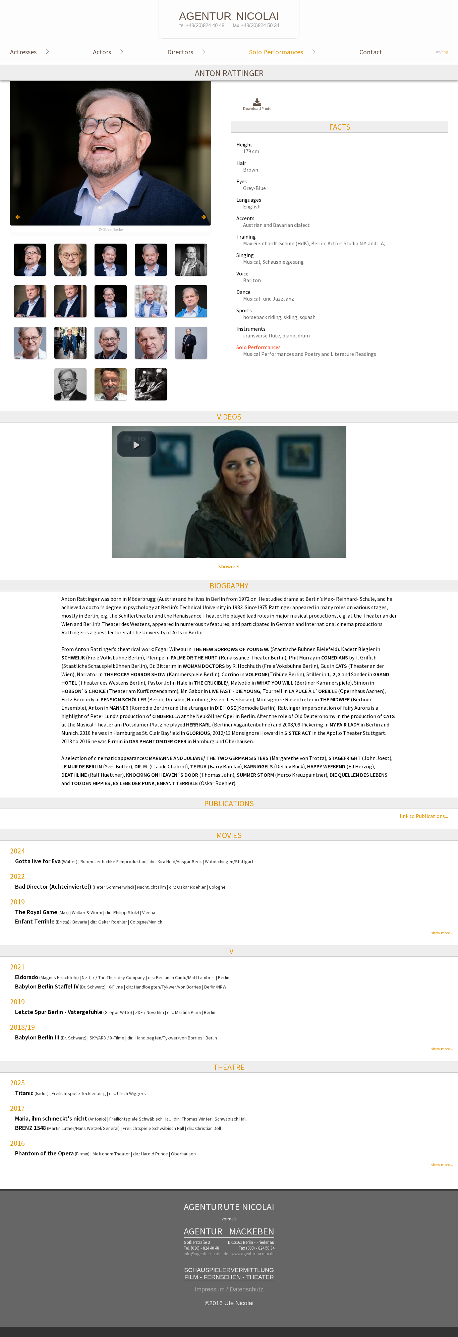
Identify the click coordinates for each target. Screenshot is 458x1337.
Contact (370, 52)
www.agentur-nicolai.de (252, 1254)
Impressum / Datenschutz (229, 1289)
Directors (180, 52)
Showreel (229, 566)
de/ (442, 51)
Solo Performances (276, 52)
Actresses (23, 52)
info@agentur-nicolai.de (206, 1254)
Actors (102, 52)
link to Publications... (424, 816)
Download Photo (257, 108)
